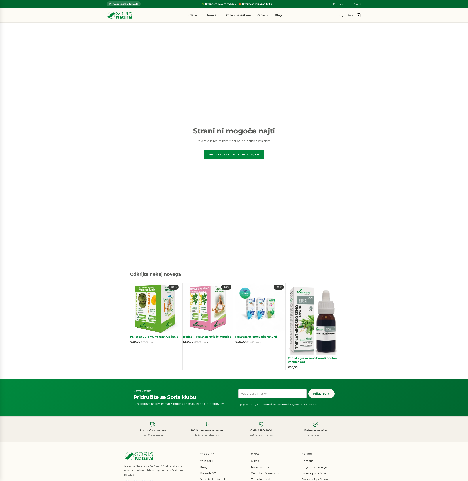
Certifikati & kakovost (265, 473)
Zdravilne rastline (238, 15)
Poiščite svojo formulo (125, 4)
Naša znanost (260, 467)
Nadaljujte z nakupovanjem (234, 154)
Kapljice (205, 467)
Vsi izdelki (206, 461)
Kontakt (307, 461)
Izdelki (192, 15)
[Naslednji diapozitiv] (174, 308)
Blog (278, 15)
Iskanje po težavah (315, 473)
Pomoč (357, 4)
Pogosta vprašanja (314, 467)
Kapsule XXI (208, 473)
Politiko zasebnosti (278, 404)
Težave (211, 15)
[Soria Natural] (119, 15)
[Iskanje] (341, 15)
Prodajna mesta (341, 4)
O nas (261, 15)
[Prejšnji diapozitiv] (135, 308)
